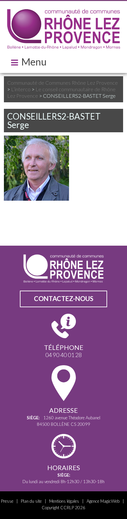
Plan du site (31, 501)
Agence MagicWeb (103, 501)
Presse (7, 501)
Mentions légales (64, 501)
